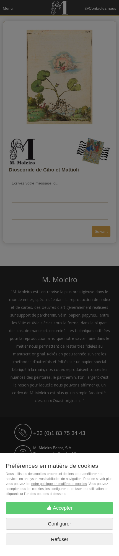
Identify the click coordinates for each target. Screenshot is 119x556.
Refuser (59, 539)
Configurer (59, 524)
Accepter (62, 508)
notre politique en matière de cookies (59, 484)
